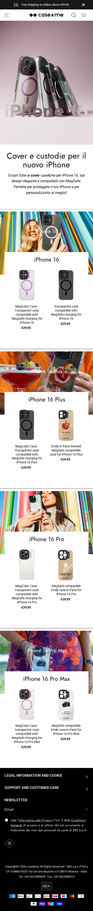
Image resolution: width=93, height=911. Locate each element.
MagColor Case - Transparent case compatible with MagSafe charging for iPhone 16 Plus (27, 454)
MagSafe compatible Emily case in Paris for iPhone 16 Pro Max (66, 730)
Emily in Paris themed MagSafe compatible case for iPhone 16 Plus (66, 450)
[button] (7, 15)
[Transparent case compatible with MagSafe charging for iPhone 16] (66, 285)
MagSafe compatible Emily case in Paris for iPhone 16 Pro (66, 590)
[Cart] (83, 15)
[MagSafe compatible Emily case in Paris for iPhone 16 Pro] (66, 565)
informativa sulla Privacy (35, 820)
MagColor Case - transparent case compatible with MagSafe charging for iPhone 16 (27, 314)
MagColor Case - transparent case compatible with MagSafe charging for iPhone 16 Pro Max (27, 734)
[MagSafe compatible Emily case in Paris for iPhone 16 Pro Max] (66, 704)
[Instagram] (9, 843)
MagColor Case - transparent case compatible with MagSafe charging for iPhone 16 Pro (27, 594)
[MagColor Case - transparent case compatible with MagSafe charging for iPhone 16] (26, 285)
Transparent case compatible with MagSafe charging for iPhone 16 (66, 312)
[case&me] (46, 15)
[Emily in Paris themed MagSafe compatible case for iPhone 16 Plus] (66, 425)
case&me (33, 866)
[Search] (74, 15)
